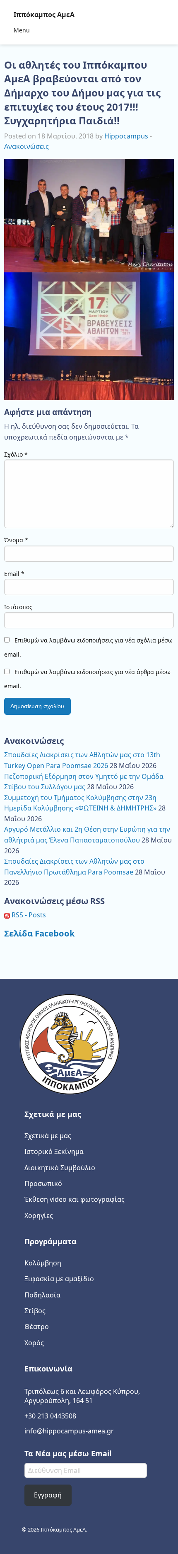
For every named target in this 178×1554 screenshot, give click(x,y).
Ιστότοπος (18, 607)
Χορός (34, 1342)
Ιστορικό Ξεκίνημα (54, 1151)
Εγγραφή (48, 1495)
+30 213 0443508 (50, 1416)
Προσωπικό (43, 1183)
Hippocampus (126, 136)
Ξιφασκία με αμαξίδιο (59, 1278)
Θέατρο (36, 1326)
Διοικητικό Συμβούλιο (59, 1167)
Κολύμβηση (42, 1262)
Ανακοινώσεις (26, 146)
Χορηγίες (38, 1215)
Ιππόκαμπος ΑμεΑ (44, 14)
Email (14, 574)
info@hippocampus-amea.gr (69, 1430)
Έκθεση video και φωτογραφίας (74, 1199)
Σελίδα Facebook (39, 933)
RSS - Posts (28, 914)
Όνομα (16, 540)
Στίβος (35, 1310)
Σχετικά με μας (47, 1135)
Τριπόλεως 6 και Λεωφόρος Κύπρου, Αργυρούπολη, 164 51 (82, 1396)
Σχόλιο (16, 454)
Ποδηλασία (42, 1295)
